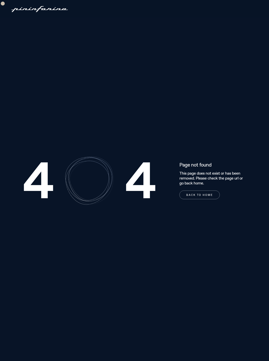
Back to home (199, 195)
